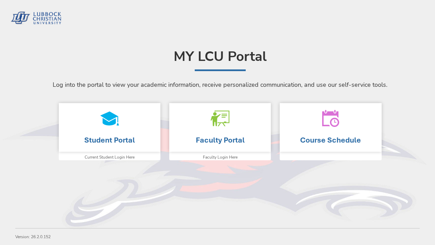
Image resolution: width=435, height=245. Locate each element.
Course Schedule (330, 140)
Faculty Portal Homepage (220, 127)
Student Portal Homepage (109, 127)
